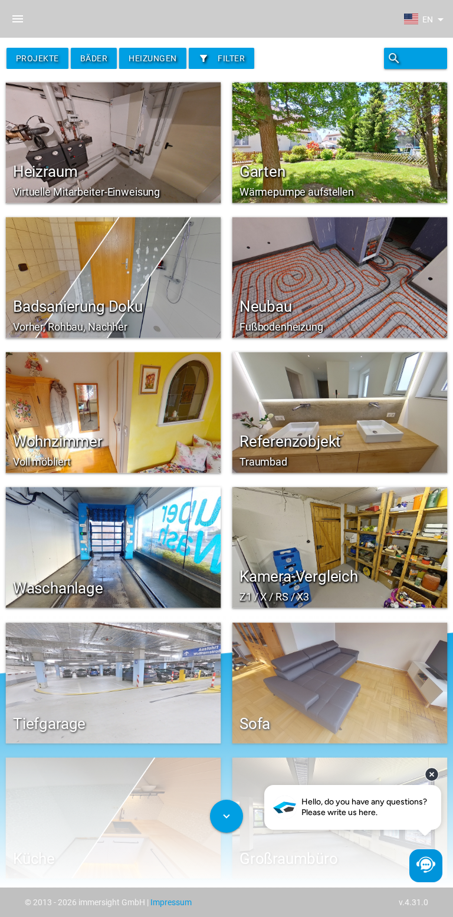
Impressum (171, 902)
